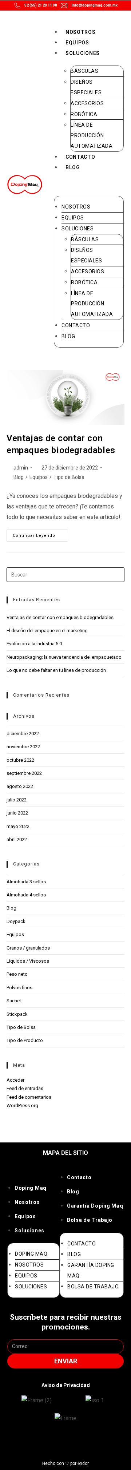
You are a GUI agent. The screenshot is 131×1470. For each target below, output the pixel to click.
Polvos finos (19, 987)
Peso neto (17, 974)
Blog (73, 167)
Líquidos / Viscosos (28, 961)
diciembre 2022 (23, 733)
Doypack (16, 921)
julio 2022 (17, 800)
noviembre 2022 (23, 746)
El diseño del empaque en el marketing (47, 630)
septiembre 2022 (24, 773)
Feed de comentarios (29, 1097)
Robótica (84, 114)
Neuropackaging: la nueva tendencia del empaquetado (64, 657)
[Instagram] (36, 1444)
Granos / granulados (28, 948)
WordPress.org (22, 1105)
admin (20, 468)
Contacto (80, 157)
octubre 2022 (20, 760)
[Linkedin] (95, 1444)
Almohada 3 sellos (26, 881)
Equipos (77, 42)
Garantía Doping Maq (95, 1206)
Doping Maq (31, 1188)
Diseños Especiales (86, 87)
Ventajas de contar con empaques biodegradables (60, 617)
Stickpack (17, 1014)
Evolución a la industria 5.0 (34, 643)
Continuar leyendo (40, 534)
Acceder (15, 1080)
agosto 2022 (20, 786)
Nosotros (81, 32)
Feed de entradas (25, 1088)
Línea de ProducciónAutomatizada (91, 135)
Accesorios (87, 103)
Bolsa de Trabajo (89, 1220)
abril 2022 (17, 839)
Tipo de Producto (25, 1040)
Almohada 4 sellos (26, 895)
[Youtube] (75, 1444)
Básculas (84, 71)
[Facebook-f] (56, 1444)
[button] (89, 183)
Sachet (14, 1000)
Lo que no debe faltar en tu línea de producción (56, 670)
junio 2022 (17, 813)
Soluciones (83, 53)
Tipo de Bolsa (68, 477)
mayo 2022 (18, 826)
